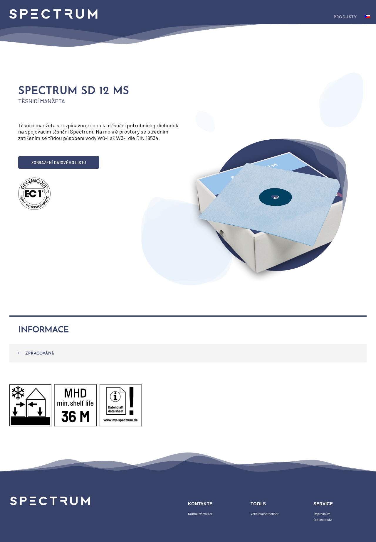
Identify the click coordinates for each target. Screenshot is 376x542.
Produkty (345, 17)
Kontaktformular (200, 513)
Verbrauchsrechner (264, 513)
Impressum (321, 513)
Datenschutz (322, 519)
